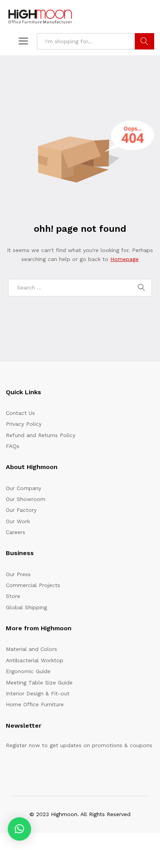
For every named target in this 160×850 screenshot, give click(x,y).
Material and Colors (31, 649)
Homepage (124, 259)
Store (13, 596)
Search (144, 41)
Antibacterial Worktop (34, 660)
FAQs (12, 446)
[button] (19, 829)
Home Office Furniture (35, 704)
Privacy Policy (24, 424)
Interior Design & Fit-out (38, 693)
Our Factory (21, 510)
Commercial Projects (33, 585)
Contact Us (20, 413)
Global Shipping (26, 607)
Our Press (18, 574)
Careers (15, 532)
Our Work (18, 521)
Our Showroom (25, 499)
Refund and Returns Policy (40, 435)
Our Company (23, 488)
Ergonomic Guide (28, 671)
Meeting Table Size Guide (39, 682)
